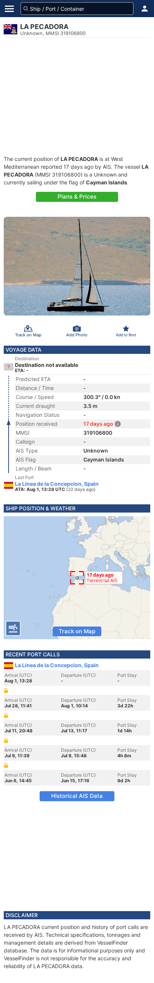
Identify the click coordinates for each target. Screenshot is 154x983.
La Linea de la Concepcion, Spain (57, 484)
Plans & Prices (77, 196)
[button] (144, 8)
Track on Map (77, 631)
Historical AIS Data (77, 795)
